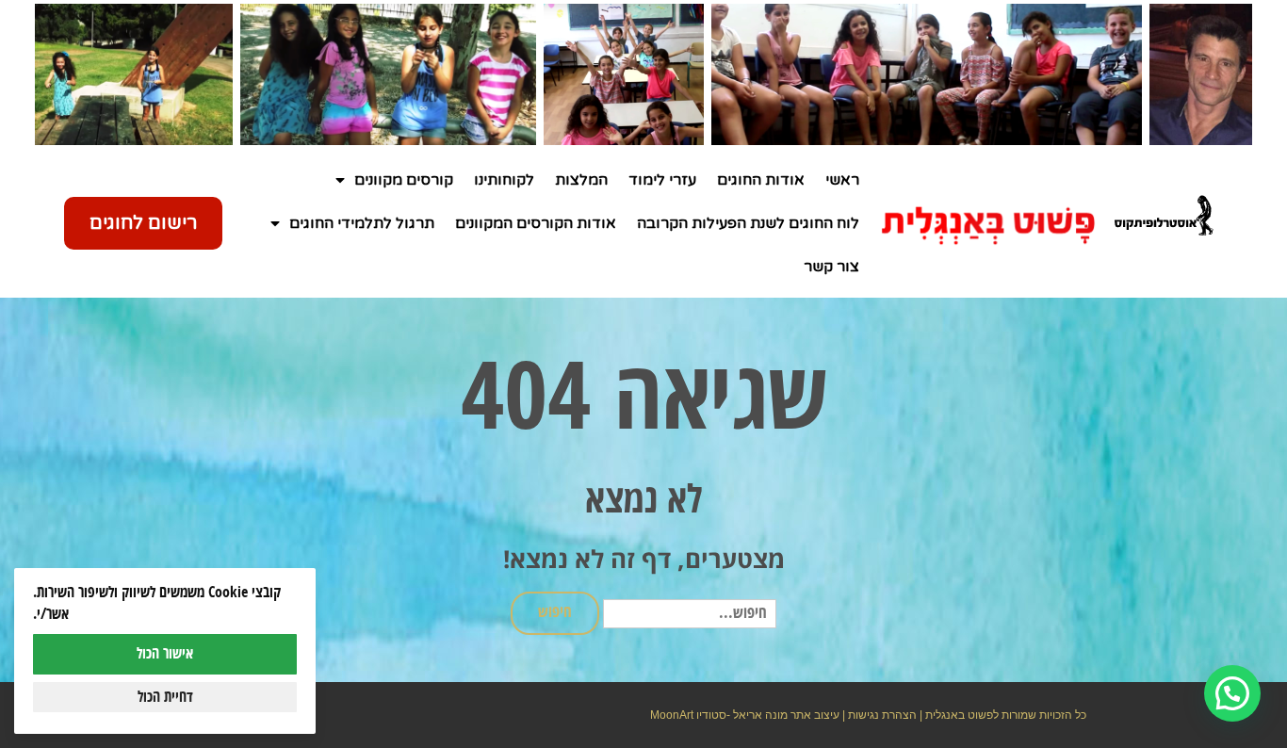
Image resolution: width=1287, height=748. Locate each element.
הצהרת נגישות (882, 715)
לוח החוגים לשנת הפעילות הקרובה (748, 223)
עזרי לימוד (662, 180)
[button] (1232, 693)
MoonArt (671, 715)
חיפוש (555, 612)
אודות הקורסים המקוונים (535, 223)
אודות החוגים (761, 180)
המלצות (581, 180)
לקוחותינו (504, 180)
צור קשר (831, 266)
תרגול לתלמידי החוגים (361, 223)
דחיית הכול (165, 697)
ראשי (842, 180)
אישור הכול (165, 653)
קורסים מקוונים (403, 180)
